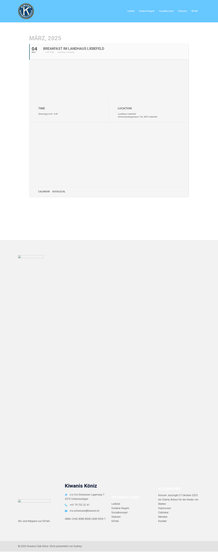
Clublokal (163, 512)
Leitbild (130, 11)
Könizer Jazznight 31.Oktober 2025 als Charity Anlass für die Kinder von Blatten (178, 499)
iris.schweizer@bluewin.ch (84, 510)
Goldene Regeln (147, 11)
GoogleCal (58, 191)
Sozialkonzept (166, 11)
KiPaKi (195, 11)
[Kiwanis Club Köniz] (26, 10)
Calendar (44, 191)
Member (163, 516)
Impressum (164, 508)
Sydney (78, 546)
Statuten (182, 11)
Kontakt (162, 521)
